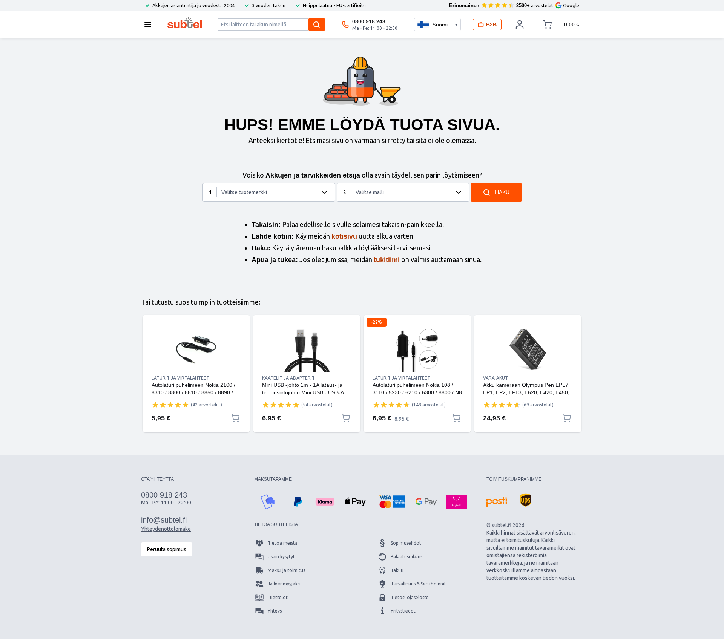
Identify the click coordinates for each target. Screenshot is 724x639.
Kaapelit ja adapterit (288, 377)
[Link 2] (306, 349)
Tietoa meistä (283, 543)
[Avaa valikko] (150, 24)
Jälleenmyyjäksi (284, 583)
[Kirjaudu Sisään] (520, 24)
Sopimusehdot (406, 543)
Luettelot (278, 597)
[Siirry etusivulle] (184, 22)
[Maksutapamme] (267, 501)
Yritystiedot (403, 610)
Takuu (397, 570)
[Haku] (316, 24)
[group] (170, 404)
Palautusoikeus (406, 556)
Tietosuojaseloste (410, 597)
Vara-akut (495, 377)
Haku (502, 192)
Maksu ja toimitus (286, 570)
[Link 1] (196, 349)
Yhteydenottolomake (166, 529)
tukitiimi (387, 260)
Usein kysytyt (281, 556)
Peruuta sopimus (166, 549)
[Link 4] (527, 349)
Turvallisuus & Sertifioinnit (418, 583)
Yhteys (275, 610)
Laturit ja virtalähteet (180, 377)
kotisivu (344, 236)
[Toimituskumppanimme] (497, 501)
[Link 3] (417, 349)
